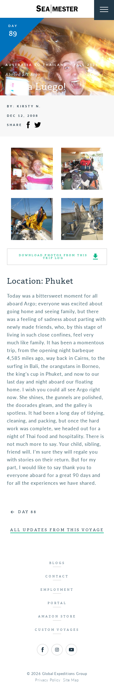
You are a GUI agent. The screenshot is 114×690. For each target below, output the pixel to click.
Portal (57, 603)
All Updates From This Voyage (57, 530)
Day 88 (27, 512)
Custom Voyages (57, 630)
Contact (57, 576)
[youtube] (71, 650)
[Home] (57, 9)
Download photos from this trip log (53, 256)
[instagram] (57, 650)
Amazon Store (57, 616)
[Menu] (104, 10)
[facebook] (42, 650)
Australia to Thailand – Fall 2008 (52, 65)
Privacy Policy (47, 680)
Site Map (71, 680)
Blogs (57, 563)
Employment (57, 590)
